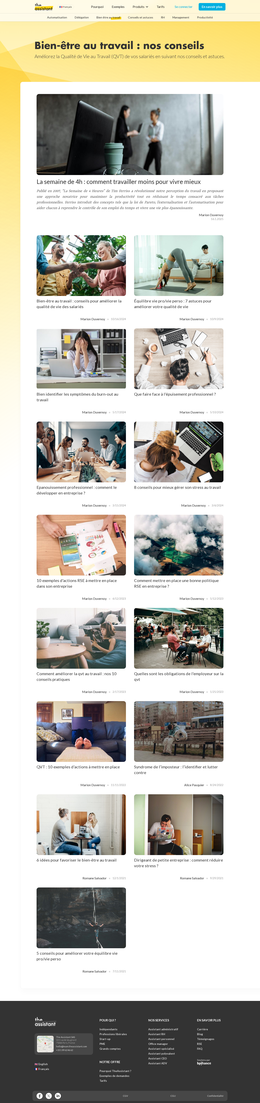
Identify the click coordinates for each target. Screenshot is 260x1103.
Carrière (202, 1029)
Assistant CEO (157, 1058)
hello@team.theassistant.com (71, 1046)
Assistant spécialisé (161, 1048)
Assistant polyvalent (161, 1053)
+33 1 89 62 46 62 (64, 1050)
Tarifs (161, 7)
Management (180, 17)
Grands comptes (110, 1048)
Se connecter (184, 7)
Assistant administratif (163, 1029)
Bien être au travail (108, 17)
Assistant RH (156, 1034)
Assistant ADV (157, 1063)
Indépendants (108, 1029)
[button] (65, 6)
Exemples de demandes (114, 1075)
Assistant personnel (161, 1039)
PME (102, 1043)
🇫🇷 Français (42, 1069)
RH (163, 17)
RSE (199, 1043)
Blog (200, 1034)
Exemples (118, 7)
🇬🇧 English (41, 1064)
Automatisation (57, 17)
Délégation (82, 17)
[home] (44, 6)
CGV (125, 1096)
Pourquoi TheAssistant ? (115, 1071)
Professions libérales (113, 1034)
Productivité (205, 17)
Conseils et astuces (140, 17)
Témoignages (205, 1039)
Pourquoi (97, 7)
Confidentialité (215, 1096)
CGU (173, 1096)
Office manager (158, 1043)
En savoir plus (212, 7)
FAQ (199, 1048)
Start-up (105, 1039)
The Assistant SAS (65, 1037)
